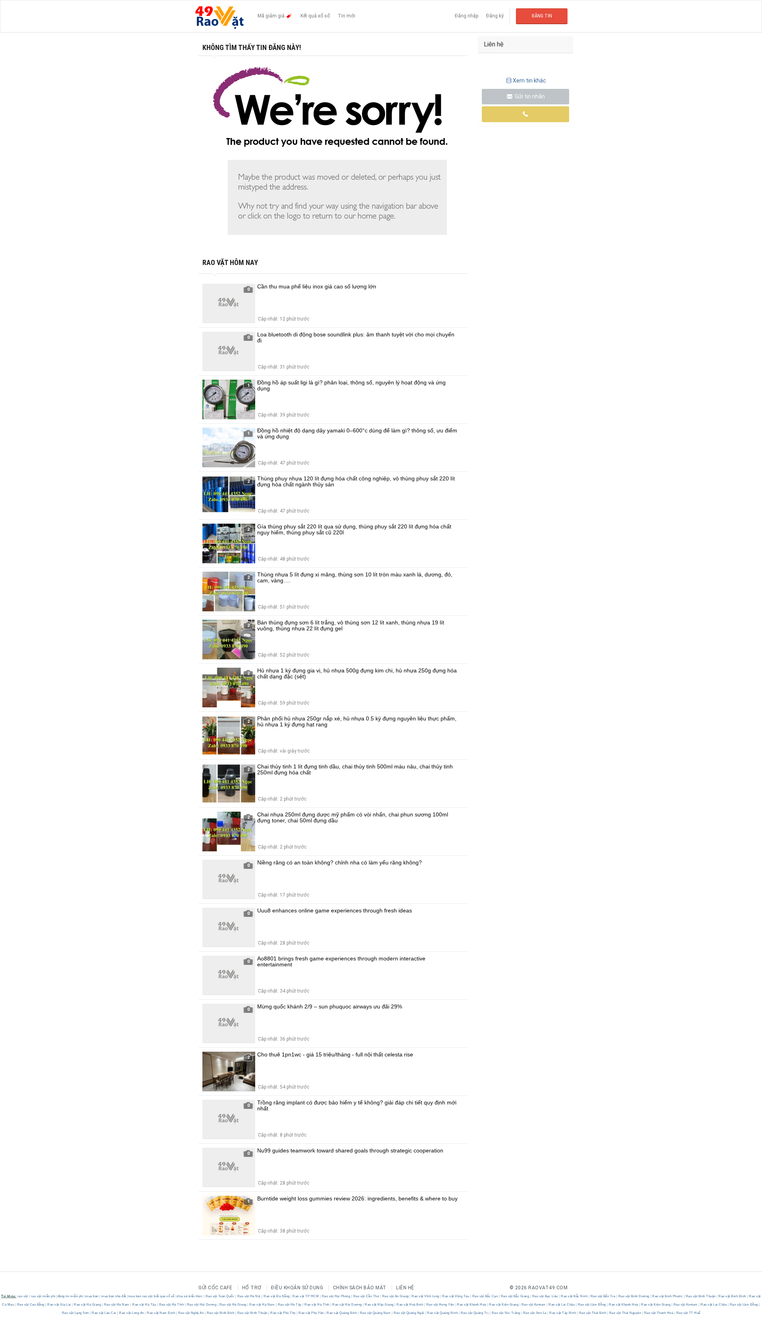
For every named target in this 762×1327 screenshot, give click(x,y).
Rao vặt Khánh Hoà (471, 1304)
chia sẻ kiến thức (190, 1296)
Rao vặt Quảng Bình (342, 1313)
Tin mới (346, 16)
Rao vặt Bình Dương (633, 1296)
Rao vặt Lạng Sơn (76, 1313)
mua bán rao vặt (140, 1296)
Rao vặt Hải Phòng (336, 1296)
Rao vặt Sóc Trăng (506, 1313)
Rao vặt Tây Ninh (562, 1313)
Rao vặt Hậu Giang (379, 1304)
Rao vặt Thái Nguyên (625, 1313)
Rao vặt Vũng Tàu (455, 1296)
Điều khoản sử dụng (297, 1288)
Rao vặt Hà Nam (116, 1304)
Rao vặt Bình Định (732, 1296)
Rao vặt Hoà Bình (410, 1304)
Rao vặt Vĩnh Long (426, 1296)
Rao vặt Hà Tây (144, 1304)
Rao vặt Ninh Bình (220, 1313)
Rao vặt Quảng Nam (375, 1313)
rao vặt (22, 1296)
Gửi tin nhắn (529, 96)
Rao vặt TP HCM (306, 1296)
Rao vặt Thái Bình (592, 1313)
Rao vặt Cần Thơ (366, 1296)
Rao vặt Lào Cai (104, 1313)
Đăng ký (495, 16)
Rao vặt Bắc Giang (515, 1296)
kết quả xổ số (164, 1296)
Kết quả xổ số (315, 16)
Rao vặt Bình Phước (667, 1296)
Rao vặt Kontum (533, 1304)
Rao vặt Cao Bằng (30, 1304)
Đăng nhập (466, 16)
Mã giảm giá (272, 16)
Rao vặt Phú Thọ (283, 1313)
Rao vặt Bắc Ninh (574, 1296)
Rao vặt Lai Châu (562, 1304)
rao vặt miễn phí (43, 1296)
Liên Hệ (405, 1288)
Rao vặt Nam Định (161, 1313)
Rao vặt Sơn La (534, 1313)
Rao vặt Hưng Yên (440, 1304)
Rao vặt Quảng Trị (475, 1313)
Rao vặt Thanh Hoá (658, 1313)
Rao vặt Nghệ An (191, 1313)
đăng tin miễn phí (71, 1296)
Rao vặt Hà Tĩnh (171, 1304)
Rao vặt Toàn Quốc (219, 1296)
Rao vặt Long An (131, 1313)
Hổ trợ (252, 1288)
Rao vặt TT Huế (687, 1313)
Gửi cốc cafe (215, 1288)
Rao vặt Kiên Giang (504, 1304)
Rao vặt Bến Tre (602, 1296)
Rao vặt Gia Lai (59, 1304)
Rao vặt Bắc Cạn (485, 1296)
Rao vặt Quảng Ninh (442, 1313)
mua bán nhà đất (113, 1296)
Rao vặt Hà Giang (87, 1304)
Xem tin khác (529, 80)
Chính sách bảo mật (360, 1288)
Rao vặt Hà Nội (249, 1296)
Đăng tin (542, 16)
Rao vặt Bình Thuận (700, 1296)
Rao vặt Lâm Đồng (592, 1304)
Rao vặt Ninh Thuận (252, 1313)
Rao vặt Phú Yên (311, 1313)
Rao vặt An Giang (395, 1296)
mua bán (91, 1296)
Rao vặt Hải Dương (201, 1304)
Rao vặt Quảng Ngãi (409, 1313)
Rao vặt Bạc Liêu (545, 1296)
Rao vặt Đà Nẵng (277, 1296)
